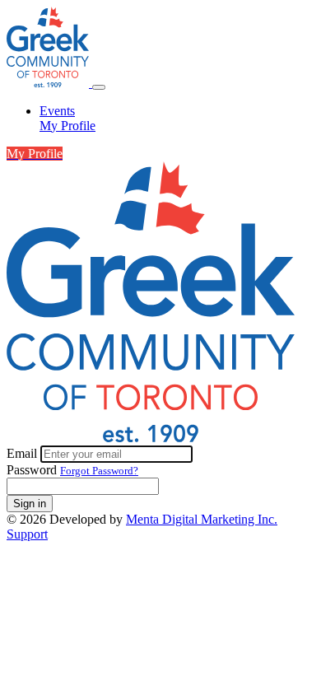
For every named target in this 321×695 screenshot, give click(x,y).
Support (27, 534)
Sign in (29, 503)
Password (32, 470)
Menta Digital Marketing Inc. (201, 519)
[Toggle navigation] (98, 87)
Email (23, 453)
